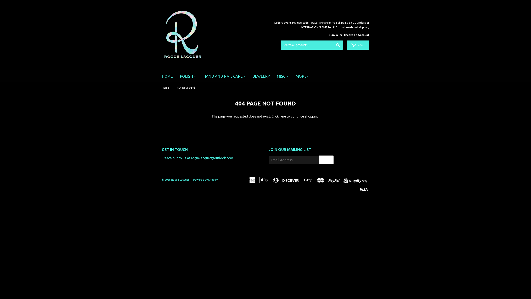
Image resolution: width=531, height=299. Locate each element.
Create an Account (356, 35)
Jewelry (261, 76)
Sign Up (326, 160)
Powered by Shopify (205, 179)
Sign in (333, 35)
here (282, 116)
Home (167, 76)
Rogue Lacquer (180, 179)
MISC (281, 76)
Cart (361, 45)
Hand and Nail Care (223, 76)
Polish (187, 76)
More (301, 76)
